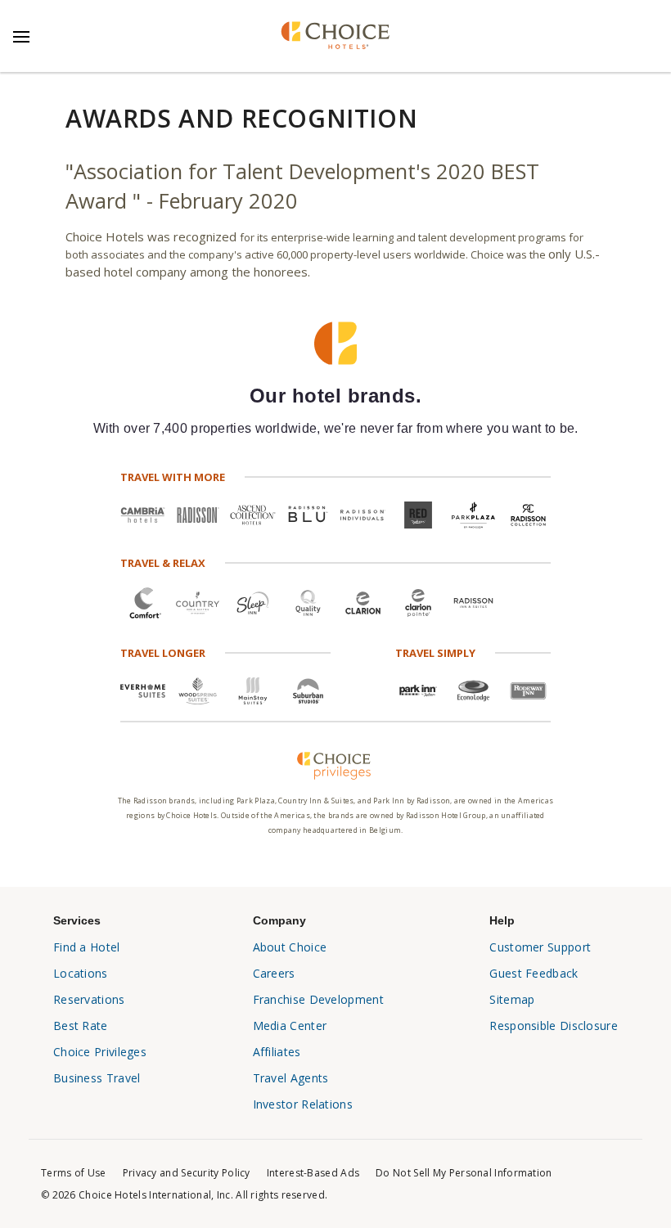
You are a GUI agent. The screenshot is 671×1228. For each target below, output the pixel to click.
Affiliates (277, 1051)
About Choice (290, 947)
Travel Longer (162, 652)
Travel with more (172, 477)
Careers (274, 973)
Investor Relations (303, 1104)
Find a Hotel (86, 947)
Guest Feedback (533, 973)
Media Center (290, 1025)
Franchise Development (318, 999)
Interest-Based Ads (313, 1173)
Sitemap (511, 999)
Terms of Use (73, 1173)
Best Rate (80, 1025)
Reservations (89, 999)
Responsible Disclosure (553, 1025)
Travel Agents (291, 1078)
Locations (80, 973)
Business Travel (97, 1078)
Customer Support (540, 947)
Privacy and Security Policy (186, 1173)
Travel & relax (162, 563)
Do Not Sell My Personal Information (464, 1173)
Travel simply (435, 652)
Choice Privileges (99, 1051)
